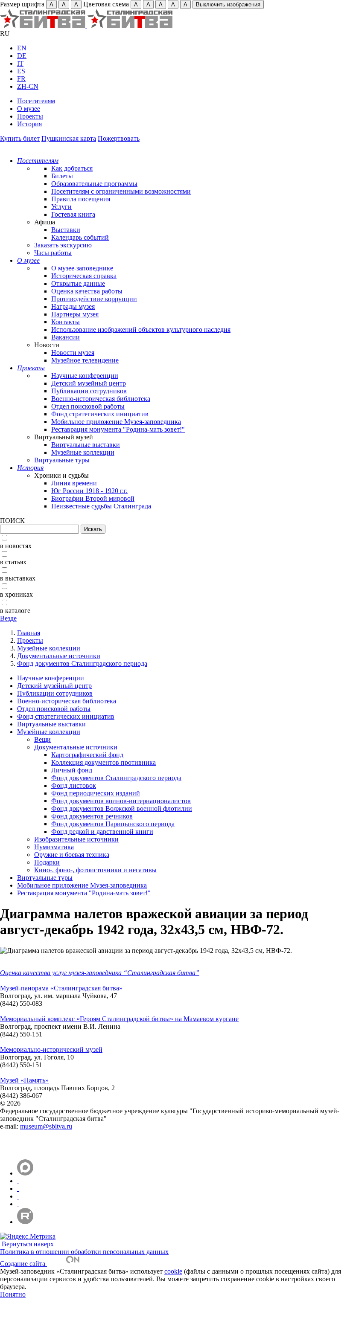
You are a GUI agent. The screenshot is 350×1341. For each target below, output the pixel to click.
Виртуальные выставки (85, 444)
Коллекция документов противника (103, 762)
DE (21, 55)
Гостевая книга (73, 214)
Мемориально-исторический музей (51, 1049)
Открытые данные (78, 283)
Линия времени (74, 483)
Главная (28, 632)
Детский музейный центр (88, 383)
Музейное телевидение (85, 360)
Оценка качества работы (86, 291)
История (29, 124)
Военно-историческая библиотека (100, 398)
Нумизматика (54, 846)
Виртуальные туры (62, 460)
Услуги (61, 206)
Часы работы (53, 252)
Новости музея (72, 352)
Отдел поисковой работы (88, 406)
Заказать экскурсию (63, 245)
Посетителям (36, 100)
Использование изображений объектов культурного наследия (140, 329)
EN (21, 48)
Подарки (47, 862)
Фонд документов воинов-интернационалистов (121, 800)
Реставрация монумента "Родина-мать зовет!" (118, 429)
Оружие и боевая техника (71, 854)
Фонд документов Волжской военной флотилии (121, 808)
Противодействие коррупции (94, 298)
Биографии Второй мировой (92, 498)
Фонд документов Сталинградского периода (82, 663)
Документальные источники (58, 655)
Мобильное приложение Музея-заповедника (116, 421)
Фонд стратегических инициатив (100, 414)
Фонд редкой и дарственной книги (102, 831)
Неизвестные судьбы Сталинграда (101, 506)
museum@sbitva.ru (46, 1126)
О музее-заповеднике (82, 268)
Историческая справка (84, 275)
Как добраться (72, 168)
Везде (8, 618)
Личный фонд (71, 770)
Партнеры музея (75, 314)
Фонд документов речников (92, 816)
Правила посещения (80, 199)
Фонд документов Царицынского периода (113, 823)
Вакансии (65, 337)
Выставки (65, 229)
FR (21, 78)
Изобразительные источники (76, 839)
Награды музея (73, 306)
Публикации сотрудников (89, 391)
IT (20, 63)
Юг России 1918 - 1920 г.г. (89, 490)
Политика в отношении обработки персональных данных (84, 1251)
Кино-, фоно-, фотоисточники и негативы (95, 870)
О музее (28, 108)
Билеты (62, 176)
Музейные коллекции (82, 452)
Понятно (13, 1294)
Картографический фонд (87, 754)
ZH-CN (27, 86)
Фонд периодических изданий (95, 793)
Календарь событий (80, 237)
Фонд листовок (73, 785)
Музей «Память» (24, 1080)
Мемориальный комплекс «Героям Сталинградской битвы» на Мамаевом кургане (119, 1018)
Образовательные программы (94, 183)
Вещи (42, 739)
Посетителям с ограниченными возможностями (121, 191)
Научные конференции (84, 375)
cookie (173, 1271)
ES (21, 71)
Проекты (30, 116)
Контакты (65, 321)
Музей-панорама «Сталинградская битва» (61, 988)
